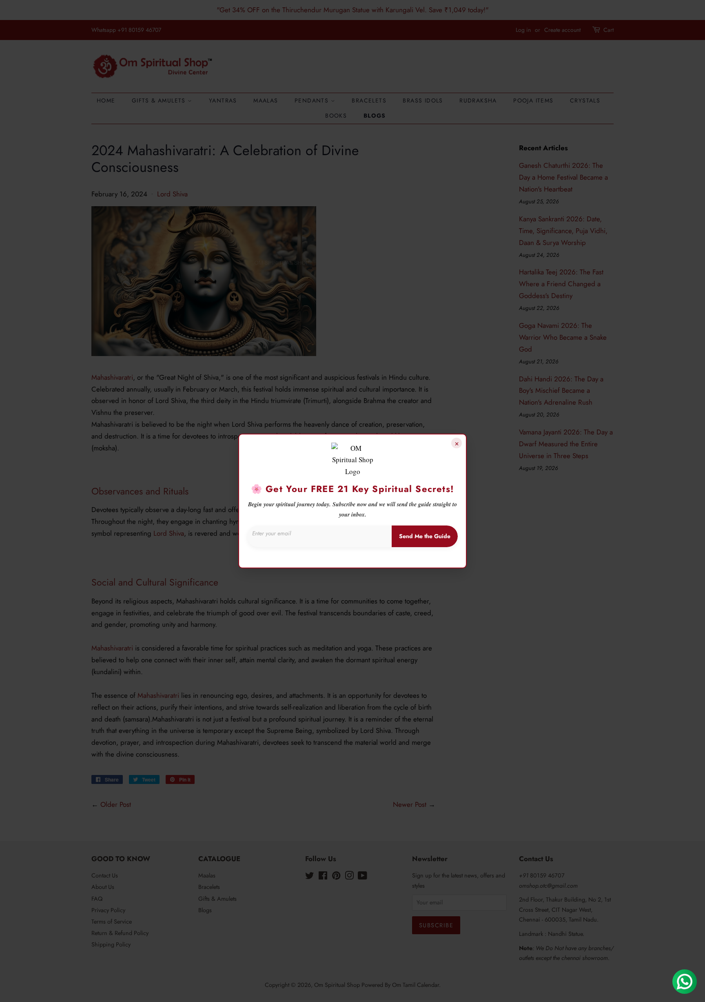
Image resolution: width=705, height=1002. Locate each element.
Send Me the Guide (424, 536)
